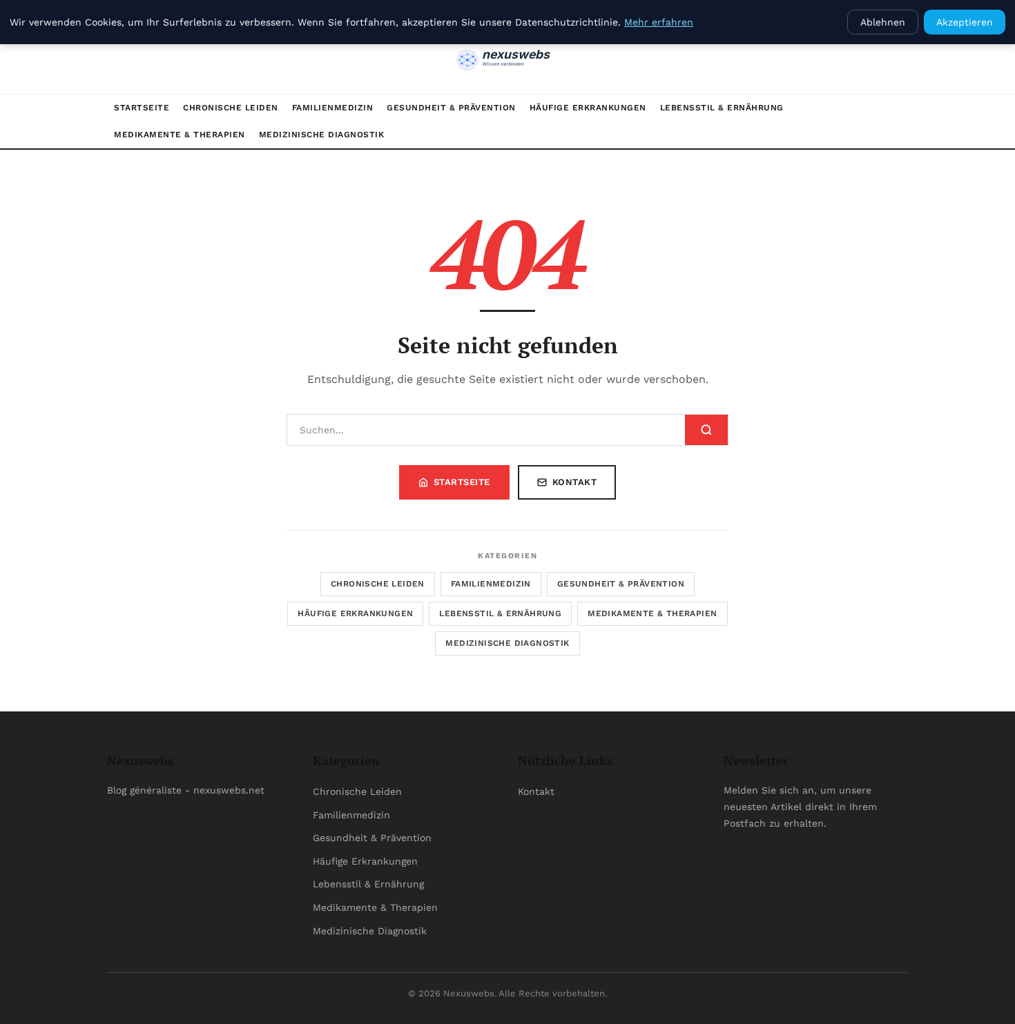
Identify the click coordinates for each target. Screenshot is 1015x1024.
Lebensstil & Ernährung (722, 107)
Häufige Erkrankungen (588, 107)
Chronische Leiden (230, 107)
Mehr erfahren (658, 22)
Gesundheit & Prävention (451, 107)
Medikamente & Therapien (179, 134)
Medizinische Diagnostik (322, 134)
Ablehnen (882, 22)
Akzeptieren (964, 22)
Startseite (141, 107)
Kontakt (574, 482)
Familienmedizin (333, 107)
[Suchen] (706, 430)
